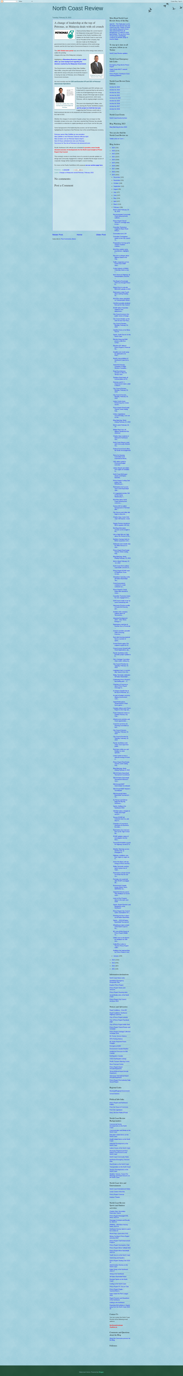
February (117, 207)
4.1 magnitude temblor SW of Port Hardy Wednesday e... (121, 495)
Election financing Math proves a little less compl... (120, 341)
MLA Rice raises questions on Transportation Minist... (122, 299)
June (115, 195)
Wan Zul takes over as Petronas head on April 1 (69, 139)
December (117, 177)
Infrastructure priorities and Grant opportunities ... (121, 720)
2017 (113, 168)
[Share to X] (78, 170)
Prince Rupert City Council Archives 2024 (118, 1000)
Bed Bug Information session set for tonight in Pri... (121, 529)
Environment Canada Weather (119, 1049)
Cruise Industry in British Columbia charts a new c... (121, 270)
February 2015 (89, 172)
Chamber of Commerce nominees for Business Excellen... (121, 825)
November (117, 180)
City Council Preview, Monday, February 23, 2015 (120, 390)
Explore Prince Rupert (116, 985)
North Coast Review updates (119, 53)
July (115, 192)
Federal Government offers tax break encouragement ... (121, 450)
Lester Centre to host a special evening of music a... (121, 757)
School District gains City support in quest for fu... (121, 644)
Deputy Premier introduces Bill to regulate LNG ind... (121, 524)
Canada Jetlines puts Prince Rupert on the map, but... (122, 709)
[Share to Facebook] (80, 170)
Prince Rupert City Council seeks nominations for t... (121, 911)
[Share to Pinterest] (82, 170)
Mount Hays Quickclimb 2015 (119, 1233)
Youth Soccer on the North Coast (120, 1255)
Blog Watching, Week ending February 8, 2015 (121, 769)
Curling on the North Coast (118, 1284)
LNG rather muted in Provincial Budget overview (119, 463)
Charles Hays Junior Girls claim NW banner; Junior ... (121, 518)
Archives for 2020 (115, 98)
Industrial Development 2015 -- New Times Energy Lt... (120, 619)
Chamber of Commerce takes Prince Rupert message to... (120, 686)
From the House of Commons (119, 1107)
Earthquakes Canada (116, 1056)
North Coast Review (77, 8)
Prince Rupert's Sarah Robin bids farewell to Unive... (120, 591)
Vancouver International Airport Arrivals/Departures (119, 1076)
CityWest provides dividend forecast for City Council (121, 304)
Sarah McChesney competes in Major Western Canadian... (120, 366)
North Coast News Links (117, 978)
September (117, 186)
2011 (113, 969)
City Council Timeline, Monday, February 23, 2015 (120, 325)
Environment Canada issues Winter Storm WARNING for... (120, 887)
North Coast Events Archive (118, 118)
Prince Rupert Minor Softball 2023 (120, 1248)
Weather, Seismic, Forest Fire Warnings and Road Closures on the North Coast (120, 1175)
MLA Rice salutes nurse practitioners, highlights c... (121, 251)
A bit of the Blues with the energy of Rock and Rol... (121, 862)
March (116, 204)
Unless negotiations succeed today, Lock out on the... (121, 415)
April (115, 201)
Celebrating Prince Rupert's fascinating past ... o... (121, 680)
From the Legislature (116, 1110)
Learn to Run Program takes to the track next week (120, 900)
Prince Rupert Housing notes (119, 992)
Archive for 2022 (115, 92)
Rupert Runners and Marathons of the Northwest (119, 1299)
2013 (113, 963)
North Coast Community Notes (119, 1157)
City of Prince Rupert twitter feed (120, 1024)
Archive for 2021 (115, 95)
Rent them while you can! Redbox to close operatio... (121, 751)
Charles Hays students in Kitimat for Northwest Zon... (121, 437)
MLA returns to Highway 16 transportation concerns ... (121, 276)
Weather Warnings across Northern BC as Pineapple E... (121, 850)
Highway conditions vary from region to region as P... (121, 857)
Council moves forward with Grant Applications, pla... (121, 649)
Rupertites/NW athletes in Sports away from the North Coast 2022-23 (120, 1307)
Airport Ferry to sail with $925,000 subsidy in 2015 (121, 288)
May (115, 198)
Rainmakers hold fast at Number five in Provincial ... (121, 626)
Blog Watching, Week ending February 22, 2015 (121, 421)
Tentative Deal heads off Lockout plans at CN (120, 378)
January (116, 956)
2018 (113, 166)
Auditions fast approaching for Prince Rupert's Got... (121, 951)
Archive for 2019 (115, 101)
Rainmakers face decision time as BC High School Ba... (121, 831)
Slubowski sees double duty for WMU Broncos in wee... (121, 545)
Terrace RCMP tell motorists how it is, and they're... (121, 819)
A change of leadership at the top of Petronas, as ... (121, 691)
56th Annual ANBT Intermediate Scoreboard (121, 785)
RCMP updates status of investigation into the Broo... (120, 838)
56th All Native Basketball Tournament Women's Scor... (121, 779)
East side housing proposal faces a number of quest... (121, 638)
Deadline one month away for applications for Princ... (121, 353)
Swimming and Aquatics (117, 1258)
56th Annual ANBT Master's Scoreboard (121, 789)
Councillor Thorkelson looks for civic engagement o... (121, 597)
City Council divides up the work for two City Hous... (121, 319)
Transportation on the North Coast (120, 1167)
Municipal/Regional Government (120, 1091)
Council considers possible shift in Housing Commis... (121, 632)
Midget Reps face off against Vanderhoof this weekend (121, 431)
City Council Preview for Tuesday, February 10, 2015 (120, 738)
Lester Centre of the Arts (117, 1191)
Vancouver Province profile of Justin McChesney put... (121, 607)
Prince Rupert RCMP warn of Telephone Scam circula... (121, 572)
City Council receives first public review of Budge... (121, 315)
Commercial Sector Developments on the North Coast (118, 1125)
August (116, 189)
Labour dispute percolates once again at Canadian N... (121, 469)
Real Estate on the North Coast (119, 1164)
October (116, 183)
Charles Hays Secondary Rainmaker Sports (117, 1212)
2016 (113, 172)
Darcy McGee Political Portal (119, 1112)
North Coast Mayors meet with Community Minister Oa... (121, 444)
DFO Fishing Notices (116, 1039)
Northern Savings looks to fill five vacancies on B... (121, 540)
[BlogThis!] (76, 170)
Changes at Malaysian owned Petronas (71, 172)
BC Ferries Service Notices (118, 1036)
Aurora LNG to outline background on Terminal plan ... (121, 507)
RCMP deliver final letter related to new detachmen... (120, 309)
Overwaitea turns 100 (119, 233)
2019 (113, 162)
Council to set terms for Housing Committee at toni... (120, 725)
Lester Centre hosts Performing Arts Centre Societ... (121, 403)
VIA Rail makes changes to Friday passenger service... (121, 812)
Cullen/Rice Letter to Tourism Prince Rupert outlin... (120, 945)
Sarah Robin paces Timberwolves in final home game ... (120, 703)
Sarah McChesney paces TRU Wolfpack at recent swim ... (121, 893)
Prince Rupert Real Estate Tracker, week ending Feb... (121, 409)
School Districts (114, 1093)
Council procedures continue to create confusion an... (119, 585)
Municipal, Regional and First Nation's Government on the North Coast (119, 1152)
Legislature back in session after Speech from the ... (121, 671)
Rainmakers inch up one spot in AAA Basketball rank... (121, 488)
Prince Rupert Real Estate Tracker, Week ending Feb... (121, 551)
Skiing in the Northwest (117, 1274)
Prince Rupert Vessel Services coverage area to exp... (121, 222)
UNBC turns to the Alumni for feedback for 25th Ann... (121, 939)
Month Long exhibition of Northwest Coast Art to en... (121, 360)
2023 (113, 151)
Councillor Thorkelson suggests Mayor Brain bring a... (120, 228)
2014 (113, 960)
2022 (113, 153)
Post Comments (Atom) (68, 239)
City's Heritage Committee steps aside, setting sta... (121, 660)
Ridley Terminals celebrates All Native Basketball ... (121, 675)
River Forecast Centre (116, 1064)
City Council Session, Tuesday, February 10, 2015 (120, 731)
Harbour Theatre (115, 1197)
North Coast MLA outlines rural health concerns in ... (122, 566)
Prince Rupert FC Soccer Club (119, 1286)
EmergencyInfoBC (115, 1046)
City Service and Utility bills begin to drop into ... (121, 513)
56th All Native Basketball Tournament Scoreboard (121, 774)
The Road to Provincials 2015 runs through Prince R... (121, 282)
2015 (113, 174)
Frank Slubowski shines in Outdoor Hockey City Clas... (121, 714)
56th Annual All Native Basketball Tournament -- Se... (121, 795)
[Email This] (75, 170)
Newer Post (57, 235)
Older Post (101, 235)
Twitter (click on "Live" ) (117, 138)
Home (79, 235)
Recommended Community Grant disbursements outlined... (121, 216)
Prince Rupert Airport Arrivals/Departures (116, 1067)
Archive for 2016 (115, 109)
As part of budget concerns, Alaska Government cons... (121, 697)
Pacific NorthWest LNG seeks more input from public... (121, 744)
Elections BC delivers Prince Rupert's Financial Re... (121, 347)
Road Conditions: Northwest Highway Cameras (118, 1013)
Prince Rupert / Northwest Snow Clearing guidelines (120, 74)
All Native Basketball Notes (118, 1276)
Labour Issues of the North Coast (120, 1148)
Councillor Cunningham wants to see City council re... (121, 238)
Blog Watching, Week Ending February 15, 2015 (122, 557)
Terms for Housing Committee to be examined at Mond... (120, 456)
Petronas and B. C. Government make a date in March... (121, 383)
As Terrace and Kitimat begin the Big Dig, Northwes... (120, 801)
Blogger (101, 1372)
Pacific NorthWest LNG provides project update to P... (122, 654)
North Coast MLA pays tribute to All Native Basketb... (120, 475)
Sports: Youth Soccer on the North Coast (122, 335)
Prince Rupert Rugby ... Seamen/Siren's (117, 1290)
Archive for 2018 (115, 103)
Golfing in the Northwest (117, 1302)
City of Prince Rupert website (119, 1017)
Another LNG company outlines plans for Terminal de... (120, 613)
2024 (113, 147)
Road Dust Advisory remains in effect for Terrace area (120, 372)
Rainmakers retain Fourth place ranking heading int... (121, 293)
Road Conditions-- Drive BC (118, 1010)
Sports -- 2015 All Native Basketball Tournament (121, 921)
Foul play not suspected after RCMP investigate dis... (121, 880)
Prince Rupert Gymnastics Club (119, 1245)
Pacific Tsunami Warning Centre (119, 1061)
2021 (113, 156)
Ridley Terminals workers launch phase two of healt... (121, 868)
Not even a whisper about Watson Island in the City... (121, 257)
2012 (113, 966)
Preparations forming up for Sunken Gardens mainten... (121, 244)
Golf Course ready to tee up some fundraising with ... (121, 601)
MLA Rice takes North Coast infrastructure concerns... (120, 501)
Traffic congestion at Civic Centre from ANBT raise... (121, 263)
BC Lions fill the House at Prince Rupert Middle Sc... (121, 933)
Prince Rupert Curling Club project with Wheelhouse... (121, 482)
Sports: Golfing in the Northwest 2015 (119, 807)
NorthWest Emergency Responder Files (117, 981)
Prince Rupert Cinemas (117, 1194)
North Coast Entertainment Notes (120, 1189)
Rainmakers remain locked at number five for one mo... (121, 874)
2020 (113, 159)
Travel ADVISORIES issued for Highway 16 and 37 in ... (121, 844)
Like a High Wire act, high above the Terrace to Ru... (122, 535)
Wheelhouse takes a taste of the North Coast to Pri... (121, 926)
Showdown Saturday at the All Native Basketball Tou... (121, 578)
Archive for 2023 (115, 90)
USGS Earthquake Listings (118, 1058)
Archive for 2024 (115, 87)
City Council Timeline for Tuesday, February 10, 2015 (120, 665)
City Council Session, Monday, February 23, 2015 (120, 396)
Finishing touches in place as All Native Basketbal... (121, 916)
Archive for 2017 (115, 106)
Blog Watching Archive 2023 (118, 127)
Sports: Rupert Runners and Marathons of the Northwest (122, 906)
